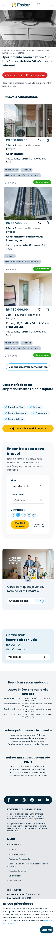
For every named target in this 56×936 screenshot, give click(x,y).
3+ (23, 514)
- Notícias (11, 849)
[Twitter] (16, 800)
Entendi (47, 929)
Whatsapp (44, 182)
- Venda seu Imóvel (16, 854)
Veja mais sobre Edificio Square (28, 428)
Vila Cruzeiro (19, 50)
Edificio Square (9, 53)
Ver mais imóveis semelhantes (28, 367)
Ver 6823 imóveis (20, 525)
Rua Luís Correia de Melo (38, 50)
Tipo (13, 480)
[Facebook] (8, 800)
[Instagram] (24, 800)
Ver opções (14, 656)
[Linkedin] (47, 800)
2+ (18, 514)
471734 (21, 53)
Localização (17, 494)
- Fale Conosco (14, 880)
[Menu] (52, 4)
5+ (34, 514)
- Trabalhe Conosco (16, 871)
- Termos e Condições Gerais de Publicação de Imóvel (27, 864)
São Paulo (7, 50)
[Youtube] (39, 800)
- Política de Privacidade (18, 859)
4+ (29, 514)
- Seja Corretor (13, 876)
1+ (13, 514)
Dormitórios (18, 509)
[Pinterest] (32, 800)
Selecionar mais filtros (39, 525)
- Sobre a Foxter (14, 844)
